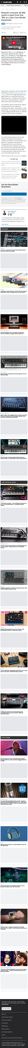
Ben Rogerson (10, 23)
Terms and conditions (7, 1020)
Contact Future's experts (7, 1017)
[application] (14, 124)
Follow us (16, 32)
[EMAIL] (11, 215)
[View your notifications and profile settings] (17, 2)
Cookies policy (5, 1026)
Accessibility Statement (7, 1032)
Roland (14, 52)
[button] (2, 2)
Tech (3, 9)
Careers (3, 1035)
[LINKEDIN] (9, 215)
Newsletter (24, 32)
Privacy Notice (19, 199)
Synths (6, 9)
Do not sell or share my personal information (12, 1037)
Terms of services (17, 197)
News (3, 23)
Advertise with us (6, 1029)
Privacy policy (5, 1023)
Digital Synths (13, 9)
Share (5, 32)
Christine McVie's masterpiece (14, 5)
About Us (4, 1014)
